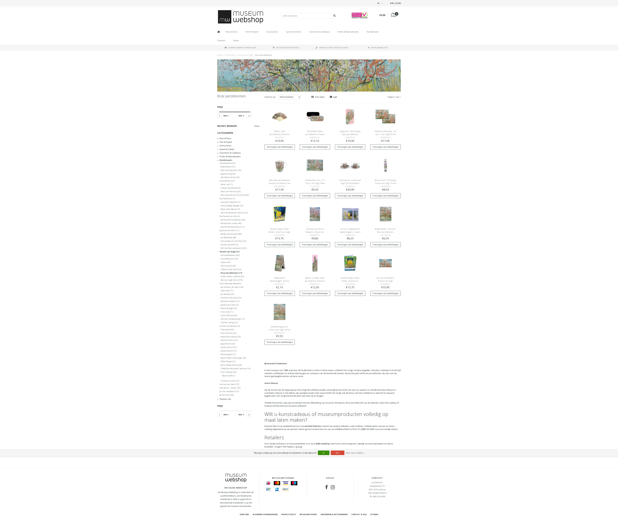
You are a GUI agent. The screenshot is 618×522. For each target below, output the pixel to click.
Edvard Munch (229, 351)
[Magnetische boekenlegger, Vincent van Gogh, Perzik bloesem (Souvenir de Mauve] (279, 262)
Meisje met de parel (231, 234)
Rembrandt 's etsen (231, 223)
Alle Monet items (230, 177)
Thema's (221, 40)
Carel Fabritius (229, 315)
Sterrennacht (228, 266)
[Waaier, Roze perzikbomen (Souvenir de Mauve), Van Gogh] (279, 116)
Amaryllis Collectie (230, 202)
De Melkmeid (228, 237)
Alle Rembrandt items (232, 227)
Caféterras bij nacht (231, 269)
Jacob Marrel (228, 344)
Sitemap (374, 514)
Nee (337, 452)
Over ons (244, 514)
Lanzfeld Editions (312, 426)
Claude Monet (227, 163)
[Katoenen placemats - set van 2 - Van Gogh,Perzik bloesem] (385, 116)
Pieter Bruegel (229, 308)
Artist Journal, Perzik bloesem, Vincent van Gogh (315, 232)
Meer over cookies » (355, 452)
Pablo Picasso (228, 361)
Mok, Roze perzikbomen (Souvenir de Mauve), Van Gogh (279, 183)
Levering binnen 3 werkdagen (242, 47)
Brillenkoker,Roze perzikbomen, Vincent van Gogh (314, 134)
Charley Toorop (229, 322)
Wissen (257, 126)
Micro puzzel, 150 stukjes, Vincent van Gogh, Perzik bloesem (385, 183)
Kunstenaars (373, 31)
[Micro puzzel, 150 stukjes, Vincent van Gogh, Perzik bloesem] (385, 165)
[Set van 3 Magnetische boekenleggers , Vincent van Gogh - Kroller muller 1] (350, 214)
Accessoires (272, 31)
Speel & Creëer (293, 31)
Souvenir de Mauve (335, 402)
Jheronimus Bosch (230, 301)
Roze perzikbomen (263, 55)
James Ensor (227, 395)
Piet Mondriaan (227, 198)
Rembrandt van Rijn (229, 216)
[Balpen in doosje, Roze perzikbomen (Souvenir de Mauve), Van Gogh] (315, 262)
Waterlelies (228, 166)
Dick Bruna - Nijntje (230, 388)
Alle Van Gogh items (232, 280)
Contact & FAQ (358, 514)
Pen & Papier (252, 31)
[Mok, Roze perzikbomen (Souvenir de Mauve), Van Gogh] (279, 165)
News (236, 40)
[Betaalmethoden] (268, 483)
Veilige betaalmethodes (287, 47)
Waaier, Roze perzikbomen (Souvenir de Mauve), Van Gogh (279, 134)
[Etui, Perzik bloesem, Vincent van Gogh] (385, 262)
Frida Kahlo (227, 329)
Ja (323, 452)
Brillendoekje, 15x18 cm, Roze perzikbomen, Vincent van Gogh (385, 232)
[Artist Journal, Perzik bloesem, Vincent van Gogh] (315, 214)
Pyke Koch (227, 290)
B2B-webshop (323, 443)
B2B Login (395, 3)
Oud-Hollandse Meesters (230, 283)
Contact (377, 477)
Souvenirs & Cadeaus (319, 31)
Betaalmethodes (308, 514)
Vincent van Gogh (245, 55)
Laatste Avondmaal (230, 188)
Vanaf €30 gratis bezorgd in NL (334, 47)
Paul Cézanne (228, 333)
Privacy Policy (288, 514)
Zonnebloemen (229, 259)
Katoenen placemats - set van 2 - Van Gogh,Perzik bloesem (385, 134)
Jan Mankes (227, 294)
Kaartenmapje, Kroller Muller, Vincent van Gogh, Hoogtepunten (280, 232)
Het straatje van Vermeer (233, 241)
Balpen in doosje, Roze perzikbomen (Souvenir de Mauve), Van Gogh (315, 281)
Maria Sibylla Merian (231, 365)
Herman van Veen (229, 384)
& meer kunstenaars (230, 326)
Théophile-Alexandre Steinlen (235, 368)
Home (220, 55)
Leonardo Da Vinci (227, 181)
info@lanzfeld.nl (379, 493)
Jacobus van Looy (230, 305)
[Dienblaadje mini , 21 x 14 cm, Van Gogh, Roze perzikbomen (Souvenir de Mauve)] (315, 165)
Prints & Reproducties (348, 31)
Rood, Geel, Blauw (230, 209)
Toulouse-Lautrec (230, 381)
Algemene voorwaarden (265, 514)
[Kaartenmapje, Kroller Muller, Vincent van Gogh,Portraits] (350, 262)
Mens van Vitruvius (231, 191)
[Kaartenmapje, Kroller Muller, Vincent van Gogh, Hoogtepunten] (279, 214)
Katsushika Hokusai (231, 336)
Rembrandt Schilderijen (233, 220)
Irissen (225, 262)
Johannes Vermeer (229, 230)
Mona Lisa (227, 184)
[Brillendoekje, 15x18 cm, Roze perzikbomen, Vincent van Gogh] (385, 214)
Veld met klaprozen (231, 170)
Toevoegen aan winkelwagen (280, 147)
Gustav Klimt (228, 347)
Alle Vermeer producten (233, 248)
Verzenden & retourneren (334, 514)
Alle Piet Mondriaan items (234, 213)
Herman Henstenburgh (233, 319)
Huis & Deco (232, 31)
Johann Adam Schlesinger (233, 358)
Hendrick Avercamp (231, 297)
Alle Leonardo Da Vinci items (235, 195)
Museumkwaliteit (379, 47)
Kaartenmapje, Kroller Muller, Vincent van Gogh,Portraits (350, 281)
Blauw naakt (228, 375)
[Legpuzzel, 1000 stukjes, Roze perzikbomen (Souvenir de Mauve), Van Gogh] (350, 116)
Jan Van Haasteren (229, 391)
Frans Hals (227, 312)
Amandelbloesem (230, 255)
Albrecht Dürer (229, 340)
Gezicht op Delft (229, 244)
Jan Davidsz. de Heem (232, 287)
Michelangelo (228, 354)
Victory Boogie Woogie (232, 205)
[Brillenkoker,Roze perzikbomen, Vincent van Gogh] (315, 116)
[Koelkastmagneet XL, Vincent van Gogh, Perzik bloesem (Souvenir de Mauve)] (279, 311)
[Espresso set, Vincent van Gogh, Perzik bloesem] (350, 165)
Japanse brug (228, 174)
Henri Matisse (228, 372)
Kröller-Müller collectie (232, 276)
